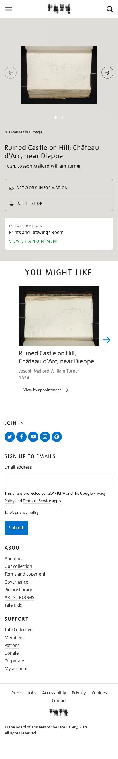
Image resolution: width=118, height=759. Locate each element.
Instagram (46, 441)
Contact (59, 701)
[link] (24, 132)
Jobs (31, 693)
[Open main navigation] (23, 9)
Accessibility (54, 693)
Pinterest (58, 441)
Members (14, 638)
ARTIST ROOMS (19, 597)
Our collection (18, 566)
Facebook (23, 441)
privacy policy (27, 512)
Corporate (14, 661)
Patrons (12, 645)
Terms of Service (37, 500)
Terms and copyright (25, 574)
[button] (109, 9)
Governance (16, 582)
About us (13, 559)
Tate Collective (18, 630)
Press (16, 693)
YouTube (34, 441)
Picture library (18, 590)
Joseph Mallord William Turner (49, 166)
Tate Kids (13, 605)
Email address (18, 467)
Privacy (79, 693)
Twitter (11, 441)
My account (16, 669)
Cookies (99, 693)
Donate (12, 653)
